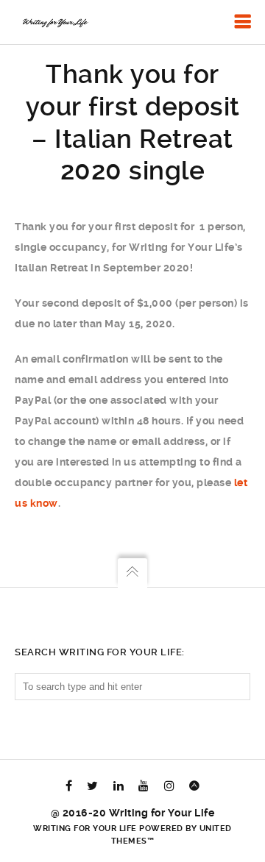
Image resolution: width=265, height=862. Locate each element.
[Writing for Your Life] (54, 22)
